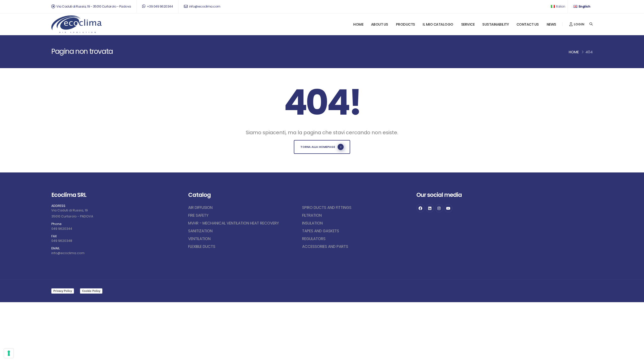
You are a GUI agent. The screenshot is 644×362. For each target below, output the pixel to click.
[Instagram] (439, 208)
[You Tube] (448, 208)
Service (468, 24)
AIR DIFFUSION (200, 207)
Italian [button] (560, 6)
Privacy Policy (62, 291)
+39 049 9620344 (159, 6)
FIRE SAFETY (198, 215)
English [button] (584, 6)
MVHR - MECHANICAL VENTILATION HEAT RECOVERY (233, 223)
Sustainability (495, 24)
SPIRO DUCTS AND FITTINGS (326, 207)
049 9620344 (61, 229)
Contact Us (527, 24)
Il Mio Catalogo (438, 24)
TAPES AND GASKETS (320, 231)
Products (405, 24)
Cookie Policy (91, 291)
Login (578, 24)
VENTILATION (199, 238)
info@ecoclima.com (204, 6)
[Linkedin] (430, 208)
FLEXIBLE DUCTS (201, 246)
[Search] (591, 24)
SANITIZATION (200, 231)
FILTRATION (312, 215)
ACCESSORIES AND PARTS (325, 246)
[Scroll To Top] (635, 356)
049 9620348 (61, 241)
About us (379, 24)
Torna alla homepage (317, 147)
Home (358, 24)
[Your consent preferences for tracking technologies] (9, 353)
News (551, 24)
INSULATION (312, 223)
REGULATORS (314, 238)
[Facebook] (420, 208)
